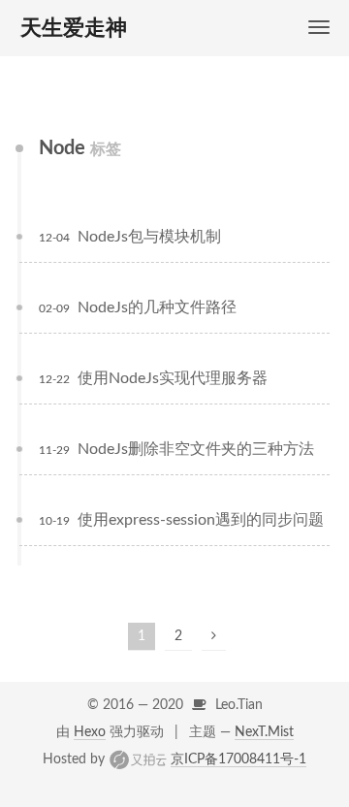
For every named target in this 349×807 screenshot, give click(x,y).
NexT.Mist (264, 732)
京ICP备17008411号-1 (238, 759)
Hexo (90, 732)
